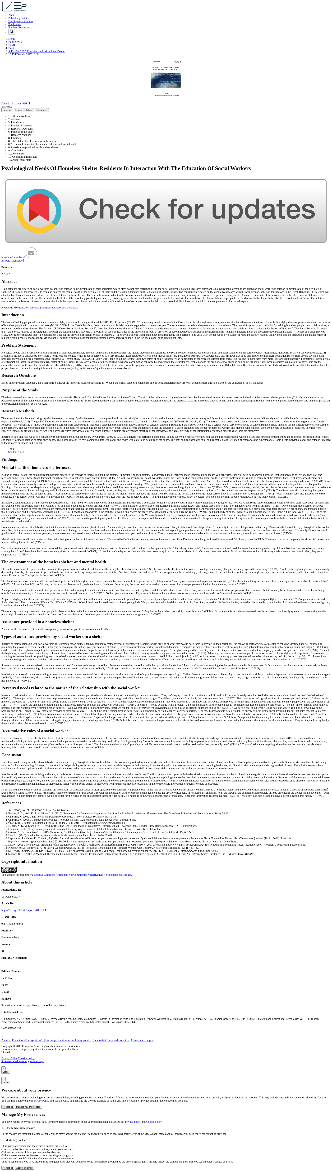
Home (11, 38)
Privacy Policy (9, 1058)
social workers (70, 307)
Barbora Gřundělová (12, 260)
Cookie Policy (154, 1121)
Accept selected (24, 1167)
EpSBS (12, 44)
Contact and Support (142, 1040)
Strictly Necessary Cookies (20, 1127)
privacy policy (41, 1100)
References (41, 110)
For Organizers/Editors (20, 21)
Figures (18, 110)
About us (13, 15)
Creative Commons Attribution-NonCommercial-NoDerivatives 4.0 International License (82, 874)
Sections (7, 110)
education (57, 307)
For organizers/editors (37, 1040)
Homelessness (22, 307)
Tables (29, 110)
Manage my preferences (28, 1107)
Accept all (8, 1107)
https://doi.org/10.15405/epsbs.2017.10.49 (24, 910)
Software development (14, 1061)
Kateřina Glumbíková (13, 257)
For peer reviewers (60, 1040)
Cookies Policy (26, 1058)
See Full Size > (16, 451)
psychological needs (41, 307)
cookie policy (61, 1100)
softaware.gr (37, 1061)
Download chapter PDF (14, 103)
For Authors (14, 24)
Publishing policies (81, 1040)
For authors (18, 1040)
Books (11, 48)
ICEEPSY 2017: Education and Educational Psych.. (36, 51)
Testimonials (99, 1040)
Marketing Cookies (16, 1140)
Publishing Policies (18, 18)
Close (5, 1072)
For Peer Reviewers (19, 27)
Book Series (15, 41)
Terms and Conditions (118, 1040)
